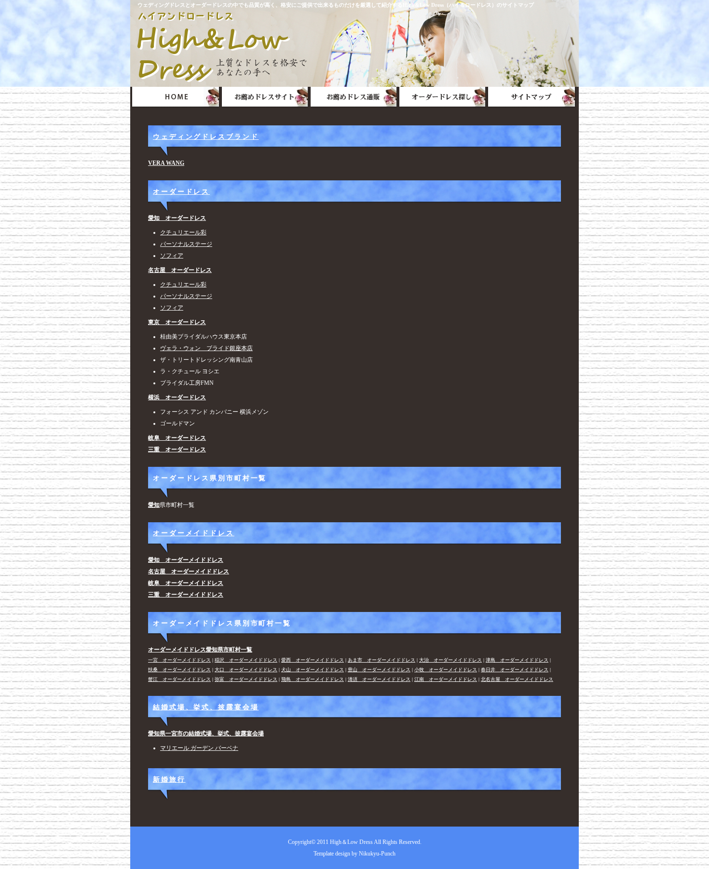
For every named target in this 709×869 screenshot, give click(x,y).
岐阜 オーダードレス (177, 437)
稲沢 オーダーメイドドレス (246, 660)
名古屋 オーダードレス (180, 270)
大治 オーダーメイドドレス (450, 660)
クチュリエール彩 (183, 232)
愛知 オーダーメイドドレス (185, 560)
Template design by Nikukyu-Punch (354, 853)
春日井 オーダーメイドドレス (514, 669)
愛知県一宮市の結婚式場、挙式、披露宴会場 (206, 733)
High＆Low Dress (351, 842)
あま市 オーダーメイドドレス (381, 660)
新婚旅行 (169, 779)
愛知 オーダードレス (177, 218)
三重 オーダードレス (177, 449)
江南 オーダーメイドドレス (445, 679)
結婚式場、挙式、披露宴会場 (206, 707)
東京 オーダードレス (177, 322)
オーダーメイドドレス (193, 533)
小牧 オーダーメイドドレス (445, 669)
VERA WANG (166, 163)
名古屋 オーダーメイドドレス (188, 571)
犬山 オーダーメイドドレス (312, 669)
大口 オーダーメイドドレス (246, 669)
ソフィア (171, 255)
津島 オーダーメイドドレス (517, 660)
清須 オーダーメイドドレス (379, 679)
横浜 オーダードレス (177, 397)
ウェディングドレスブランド (206, 136)
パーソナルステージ (186, 244)
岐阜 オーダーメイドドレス (185, 583)
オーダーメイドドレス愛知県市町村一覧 (200, 649)
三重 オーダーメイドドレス (185, 594)
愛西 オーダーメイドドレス (312, 660)
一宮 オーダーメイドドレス (179, 660)
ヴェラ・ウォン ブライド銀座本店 (206, 348)
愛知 (154, 505)
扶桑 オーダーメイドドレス (179, 669)
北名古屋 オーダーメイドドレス (517, 679)
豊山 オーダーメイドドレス (379, 669)
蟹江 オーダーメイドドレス (179, 679)
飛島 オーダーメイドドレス (312, 679)
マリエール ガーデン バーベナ (199, 748)
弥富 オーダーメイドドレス (246, 679)
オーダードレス (181, 191)
